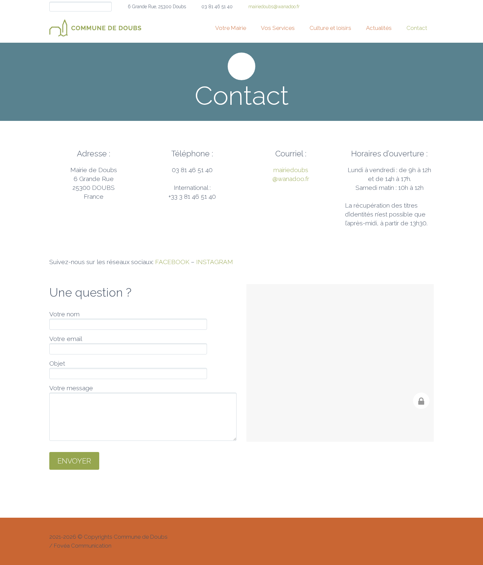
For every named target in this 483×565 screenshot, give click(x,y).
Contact (416, 28)
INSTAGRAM (214, 261)
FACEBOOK (172, 261)
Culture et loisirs (330, 28)
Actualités (379, 28)
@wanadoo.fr (290, 178)
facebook (429, 6)
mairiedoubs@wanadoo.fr (274, 6)
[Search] (106, 6)
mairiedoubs (290, 169)
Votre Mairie (230, 28)
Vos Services (278, 28)
